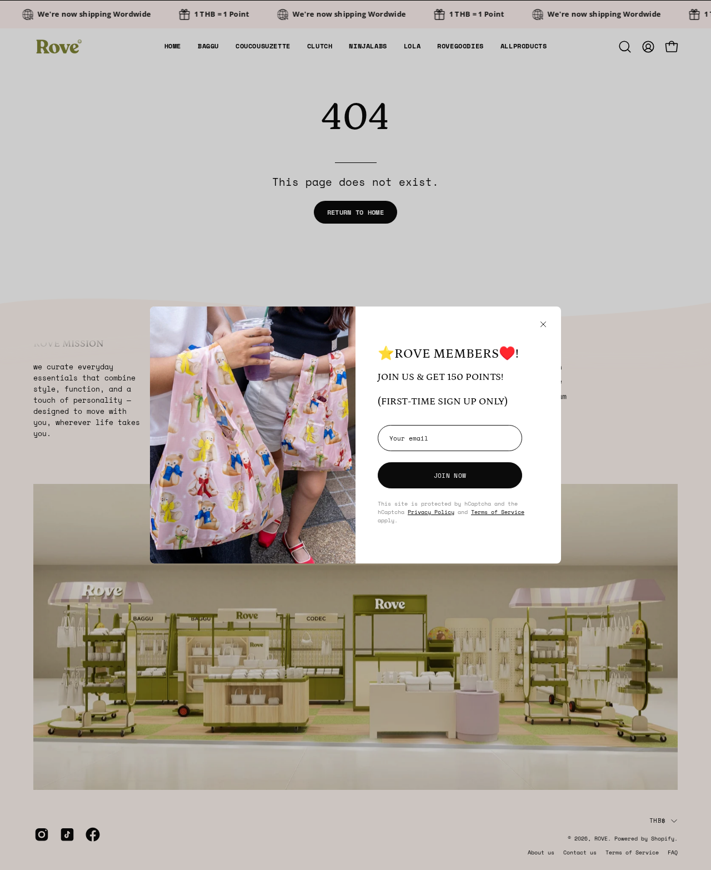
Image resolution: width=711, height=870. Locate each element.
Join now (450, 475)
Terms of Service (497, 512)
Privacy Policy (431, 512)
